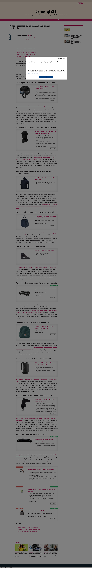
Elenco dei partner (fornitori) (33, 73)
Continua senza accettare (61, 58)
